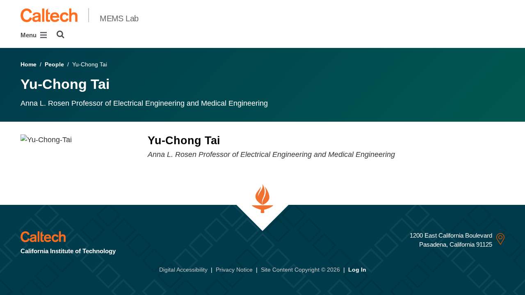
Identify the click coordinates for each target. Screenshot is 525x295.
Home (29, 64)
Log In (357, 269)
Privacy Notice (234, 269)
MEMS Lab (119, 18)
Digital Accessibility (183, 269)
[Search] (60, 34)
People (54, 64)
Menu (29, 35)
